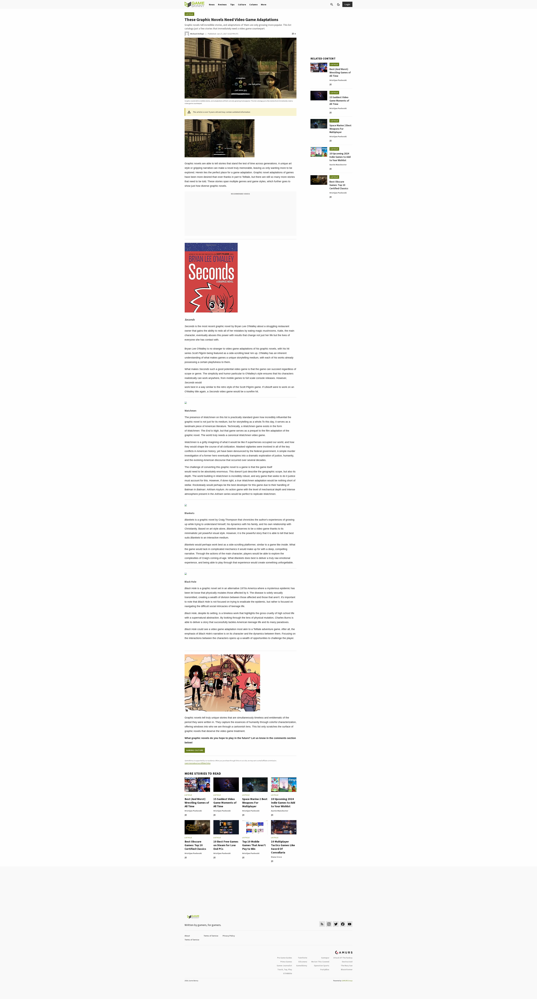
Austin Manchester (279, 810)
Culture (242, 4)
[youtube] (350, 924)
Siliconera (302, 961)
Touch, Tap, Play (284, 969)
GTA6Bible (287, 973)
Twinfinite (302, 957)
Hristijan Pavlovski (193, 810)
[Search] (332, 4)
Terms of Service (211, 935)
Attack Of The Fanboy (342, 957)
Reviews (222, 4)
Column (253, 4)
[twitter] (336, 924)
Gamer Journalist (284, 965)
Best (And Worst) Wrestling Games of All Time (197, 802)
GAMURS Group (347, 981)
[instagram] (329, 924)
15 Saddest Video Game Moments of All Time (224, 802)
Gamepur (325, 957)
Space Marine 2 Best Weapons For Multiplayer (254, 802)
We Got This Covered (320, 961)
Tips (232, 4)
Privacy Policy (229, 935)
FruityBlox (324, 969)
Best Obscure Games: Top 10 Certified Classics (195, 845)
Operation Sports (321, 965)
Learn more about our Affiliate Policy (197, 763)
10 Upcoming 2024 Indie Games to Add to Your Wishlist (283, 802)
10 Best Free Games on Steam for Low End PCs (225, 845)
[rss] (322, 924)
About (187, 935)
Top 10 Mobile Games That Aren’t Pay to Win (254, 845)
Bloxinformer (346, 969)
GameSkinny (301, 965)
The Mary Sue (346, 965)
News (212, 4)
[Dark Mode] (338, 4)
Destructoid (347, 961)
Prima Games (286, 961)
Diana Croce (276, 857)
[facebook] (343, 924)
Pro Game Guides (284, 957)
